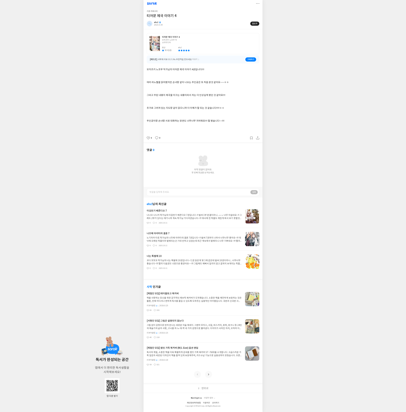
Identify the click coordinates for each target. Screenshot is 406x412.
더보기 (257, 3)
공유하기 (257, 138)
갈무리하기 (251, 138)
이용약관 (206, 403)
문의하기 (215, 403)
